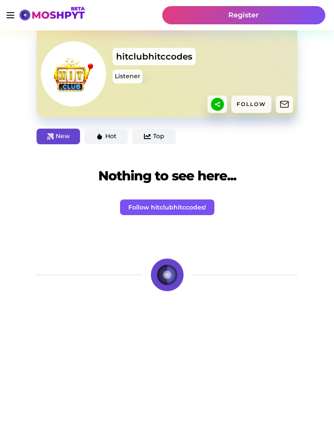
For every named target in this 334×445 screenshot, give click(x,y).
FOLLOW (251, 104)
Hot (111, 136)
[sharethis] (217, 104)
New (63, 136)
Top (158, 136)
